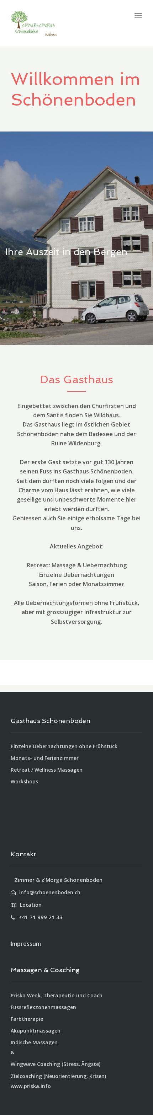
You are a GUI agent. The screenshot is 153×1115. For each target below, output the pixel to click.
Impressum (26, 944)
